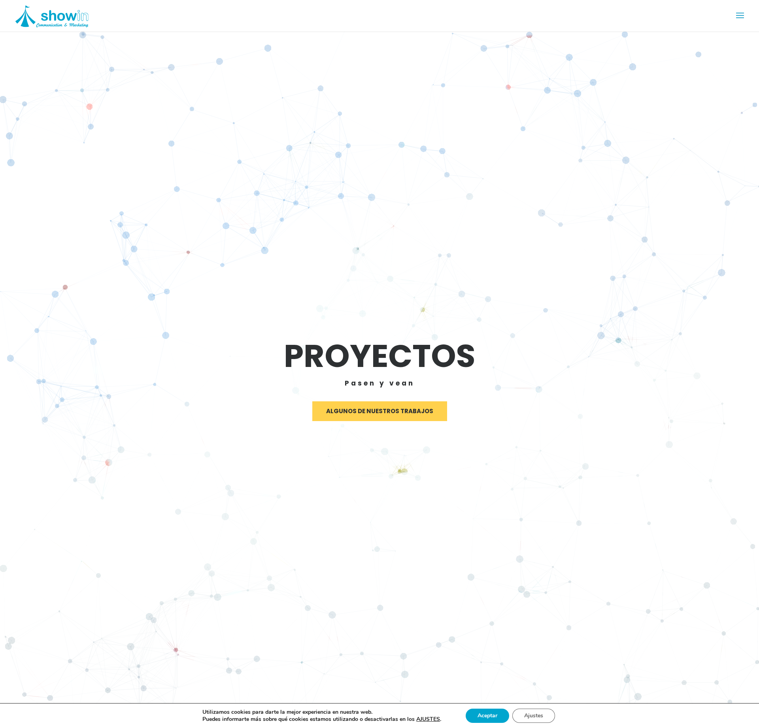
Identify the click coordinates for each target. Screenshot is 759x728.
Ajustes (533, 715)
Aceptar (487, 715)
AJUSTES (428, 719)
